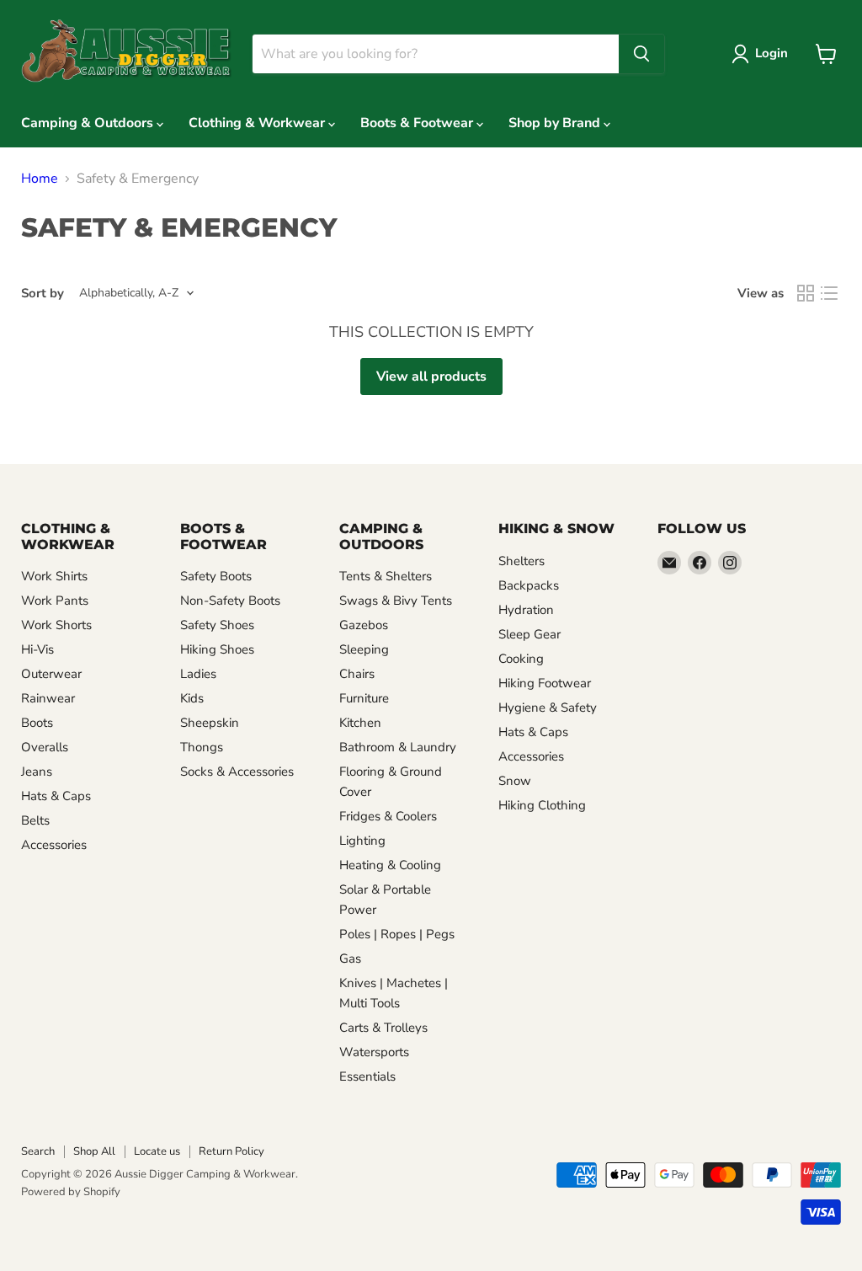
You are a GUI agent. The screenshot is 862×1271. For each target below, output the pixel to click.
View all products (431, 376)
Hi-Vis (37, 649)
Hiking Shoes (217, 649)
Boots (37, 722)
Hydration (526, 609)
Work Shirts (54, 576)
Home (39, 178)
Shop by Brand (556, 123)
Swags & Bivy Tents (395, 600)
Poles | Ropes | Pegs (397, 934)
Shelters (521, 561)
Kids (192, 698)
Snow (514, 780)
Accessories (54, 844)
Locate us (157, 1151)
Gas (350, 958)
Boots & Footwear (418, 123)
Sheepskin (209, 722)
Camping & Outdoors (89, 123)
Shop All (94, 1151)
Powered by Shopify (70, 1191)
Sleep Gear (529, 634)
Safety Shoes (217, 625)
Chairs (357, 673)
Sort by (42, 293)
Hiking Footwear (544, 683)
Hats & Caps (56, 796)
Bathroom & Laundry (397, 747)
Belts (35, 820)
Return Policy (231, 1151)
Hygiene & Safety (547, 707)
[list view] (829, 293)
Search (38, 1151)
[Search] (641, 54)
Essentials (367, 1076)
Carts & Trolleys (383, 1027)
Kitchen (360, 722)
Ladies (198, 673)
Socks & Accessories (237, 771)
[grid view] (805, 293)
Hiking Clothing (542, 805)
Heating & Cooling (390, 865)
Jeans (36, 771)
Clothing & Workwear (258, 123)
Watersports (374, 1052)
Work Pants (54, 600)
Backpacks (528, 585)
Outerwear (51, 673)
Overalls (44, 747)
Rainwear (48, 698)
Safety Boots (216, 576)
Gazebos (363, 625)
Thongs (201, 747)
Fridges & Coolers (388, 816)
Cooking (521, 658)
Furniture (364, 698)
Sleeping (364, 649)
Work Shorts (56, 625)
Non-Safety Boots (230, 600)
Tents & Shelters (385, 576)
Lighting (362, 840)
